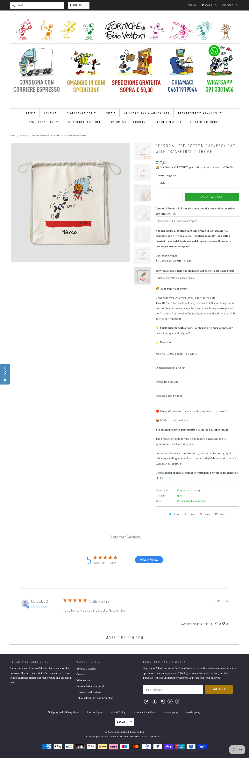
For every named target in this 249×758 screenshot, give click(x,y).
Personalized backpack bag (191, 500)
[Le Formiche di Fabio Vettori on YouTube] (162, 701)
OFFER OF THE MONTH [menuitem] (205, 122)
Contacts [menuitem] (51, 113)
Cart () (211, 5)
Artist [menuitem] (30, 113)
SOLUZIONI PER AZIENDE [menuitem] (84, 122)
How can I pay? (94, 712)
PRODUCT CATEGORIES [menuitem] (82, 113)
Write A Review (149, 559)
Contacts (81, 674)
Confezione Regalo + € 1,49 (175, 260)
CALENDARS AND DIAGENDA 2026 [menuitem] (146, 113)
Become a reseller (86, 668)
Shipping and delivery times (63, 712)
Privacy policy (171, 712)
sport (179, 495)
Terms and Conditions (144, 712)
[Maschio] (70, 202)
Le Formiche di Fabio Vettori (129, 731)
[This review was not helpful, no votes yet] (223, 624)
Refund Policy (117, 712)
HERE (166, 478)
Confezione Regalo (166, 255)
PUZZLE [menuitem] (111, 113)
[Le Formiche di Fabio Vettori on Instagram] (177, 701)
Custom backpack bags (189, 490)
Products (24, 135)
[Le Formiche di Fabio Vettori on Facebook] (154, 701)
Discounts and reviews (88, 692)
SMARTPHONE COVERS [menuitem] (44, 122)
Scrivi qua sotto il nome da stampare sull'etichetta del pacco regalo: (195, 270)
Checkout (229, 5)
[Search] (14, 5)
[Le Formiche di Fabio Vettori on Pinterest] (170, 701)
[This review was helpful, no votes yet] (216, 624)
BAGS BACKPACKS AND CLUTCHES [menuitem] (200, 113)
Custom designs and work (90, 686)
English (77, 5)
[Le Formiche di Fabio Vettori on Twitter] (146, 701)
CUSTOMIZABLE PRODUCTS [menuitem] (127, 122)
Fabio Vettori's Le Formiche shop (94, 698)
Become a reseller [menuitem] (167, 122)
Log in (191, 5)
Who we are (83, 680)
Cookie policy (193, 712)
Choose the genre (166, 175)
